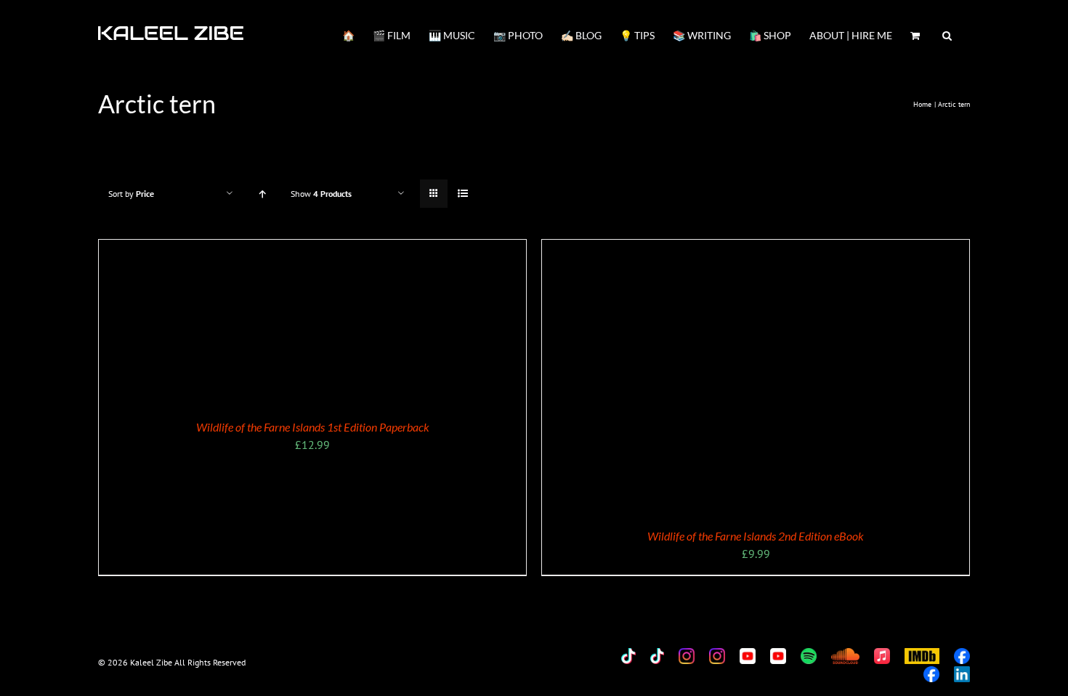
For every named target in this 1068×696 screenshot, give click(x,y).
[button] (947, 34)
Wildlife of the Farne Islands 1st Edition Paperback (312, 427)
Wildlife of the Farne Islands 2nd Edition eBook (755, 536)
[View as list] (462, 193)
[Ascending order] (262, 194)
